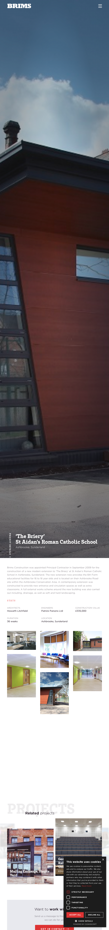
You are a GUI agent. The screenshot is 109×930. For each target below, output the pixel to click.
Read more (87, 886)
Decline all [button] (94, 915)
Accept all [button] (75, 915)
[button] (84, 921)
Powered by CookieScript (85, 924)
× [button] (103, 860)
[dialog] (85, 892)
